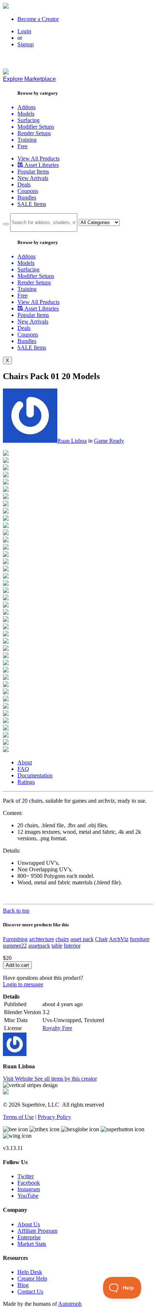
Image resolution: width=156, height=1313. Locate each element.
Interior (72, 946)
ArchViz (118, 939)
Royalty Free (57, 1028)
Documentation (35, 775)
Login (24, 31)
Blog (23, 1285)
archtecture (41, 939)
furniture (139, 939)
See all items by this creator (65, 1079)
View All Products (38, 158)
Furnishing (15, 939)
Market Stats (31, 1244)
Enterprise (29, 1237)
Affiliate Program (37, 1231)
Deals (23, 184)
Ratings (26, 782)
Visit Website (18, 1079)
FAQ (23, 769)
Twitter (25, 1176)
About (24, 762)
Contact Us (30, 1291)
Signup (25, 44)
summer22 (15, 946)
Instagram (28, 1189)
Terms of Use (18, 1117)
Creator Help (32, 1278)
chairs (62, 939)
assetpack (39, 946)
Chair (101, 939)
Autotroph (70, 1304)
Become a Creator (38, 19)
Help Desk (29, 1272)
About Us (28, 1224)
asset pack (82, 939)
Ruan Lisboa (72, 441)
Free (22, 146)
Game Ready (109, 441)
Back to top (16, 910)
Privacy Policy (54, 1117)
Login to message (23, 984)
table (57, 946)
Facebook (28, 1183)
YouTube (27, 1196)
